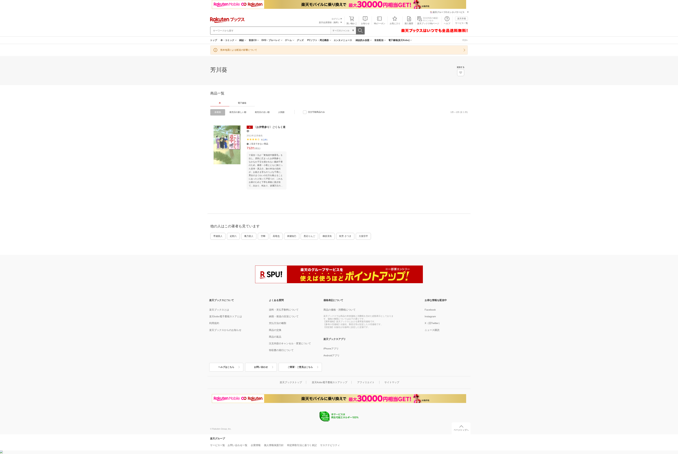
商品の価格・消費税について (339, 309)
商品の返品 (275, 336)
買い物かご (351, 23)
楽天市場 (461, 18)
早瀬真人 (217, 236)
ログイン (336, 19)
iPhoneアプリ (331, 348)
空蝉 (263, 236)
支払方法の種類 (277, 323)
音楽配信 (378, 40)
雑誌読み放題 (362, 40)
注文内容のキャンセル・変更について (290, 343)
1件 (265, 139)
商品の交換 (275, 330)
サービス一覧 (461, 23)
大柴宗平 (363, 236)
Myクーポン (379, 23)
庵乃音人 (248, 236)
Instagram (430, 316)
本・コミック (227, 40)
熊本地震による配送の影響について (238, 50)
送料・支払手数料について (284, 309)
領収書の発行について (281, 350)
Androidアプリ (331, 355)
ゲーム (288, 40)
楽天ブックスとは (219, 309)
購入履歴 (409, 23)
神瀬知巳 (291, 236)
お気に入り (395, 23)
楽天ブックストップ (291, 382)
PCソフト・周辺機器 (318, 40)
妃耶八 (233, 236)
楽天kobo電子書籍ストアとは (225, 316)
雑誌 (241, 40)
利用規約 (214, 323)
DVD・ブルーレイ (270, 40)
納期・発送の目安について (284, 316)
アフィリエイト (365, 382)
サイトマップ (391, 382)
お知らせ (365, 23)
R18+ (465, 40)
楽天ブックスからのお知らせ (225, 330)
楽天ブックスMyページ (428, 23)
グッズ (300, 40)
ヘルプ (447, 23)
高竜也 (276, 236)
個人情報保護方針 (274, 445)
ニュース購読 (432, 330)
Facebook (430, 309)
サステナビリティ (330, 445)
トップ (213, 40)
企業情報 (256, 445)
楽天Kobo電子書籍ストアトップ (329, 382)
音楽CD (253, 40)
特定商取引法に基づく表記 (302, 445)
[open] (460, 72)
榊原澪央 (327, 236)
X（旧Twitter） (433, 323)
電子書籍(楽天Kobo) (398, 40)
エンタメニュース (343, 40)
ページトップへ (461, 430)
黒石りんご (309, 236)
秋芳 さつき (345, 236)
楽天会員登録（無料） (329, 22)
